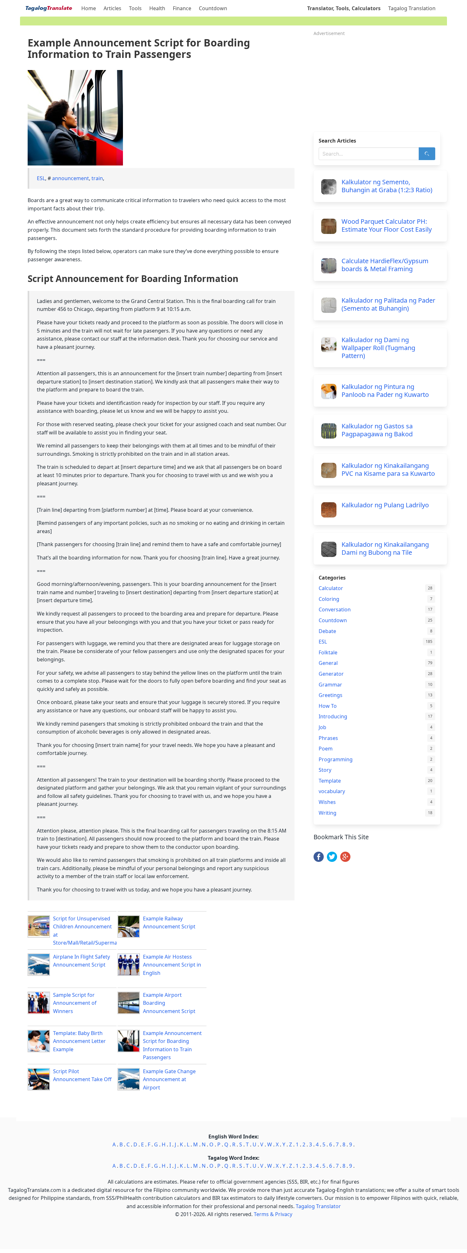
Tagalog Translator (318, 1206)
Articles (112, 8)
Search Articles (337, 140)
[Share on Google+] (345, 859)
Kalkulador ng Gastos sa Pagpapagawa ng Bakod (377, 430)
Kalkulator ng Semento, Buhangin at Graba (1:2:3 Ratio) (387, 186)
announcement (70, 178)
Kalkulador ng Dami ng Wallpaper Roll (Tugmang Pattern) (378, 347)
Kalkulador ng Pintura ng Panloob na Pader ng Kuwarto (385, 390)
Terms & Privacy (273, 1214)
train (97, 178)
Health (157, 8)
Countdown (213, 8)
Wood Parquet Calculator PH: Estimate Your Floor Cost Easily (387, 225)
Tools (135, 8)
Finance (182, 8)
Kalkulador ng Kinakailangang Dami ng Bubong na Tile (385, 548)
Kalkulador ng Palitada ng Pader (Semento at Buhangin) (388, 304)
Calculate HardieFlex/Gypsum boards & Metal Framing (385, 265)
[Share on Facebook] (319, 859)
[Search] (427, 153)
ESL (41, 178)
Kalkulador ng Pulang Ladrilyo (385, 505)
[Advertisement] (380, 82)
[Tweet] (332, 859)
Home (88, 8)
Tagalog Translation (412, 8)
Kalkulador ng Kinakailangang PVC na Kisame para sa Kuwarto (388, 469)
